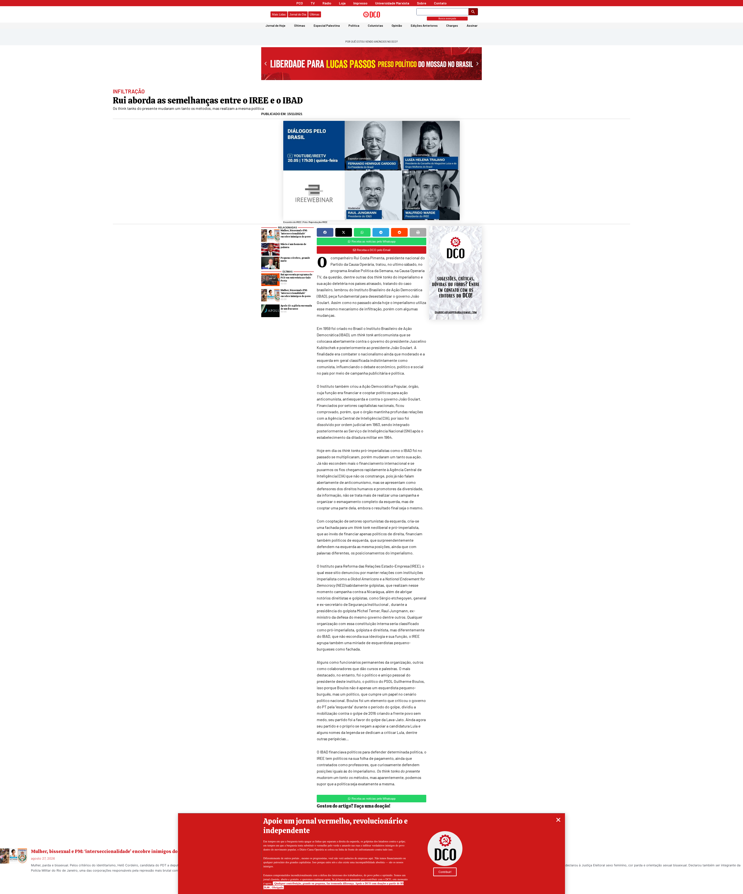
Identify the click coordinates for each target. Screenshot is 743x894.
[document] (371, 447)
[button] (558, 820)
